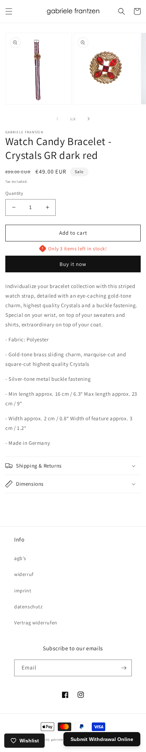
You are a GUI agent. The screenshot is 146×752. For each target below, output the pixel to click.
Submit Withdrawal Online (102, 739)
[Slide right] (88, 119)
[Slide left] (57, 119)
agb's (20, 558)
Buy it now (73, 264)
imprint (22, 590)
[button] (9, 11)
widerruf (24, 574)
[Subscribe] (123, 668)
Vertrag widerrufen (35, 622)
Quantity (14, 193)
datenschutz (28, 606)
